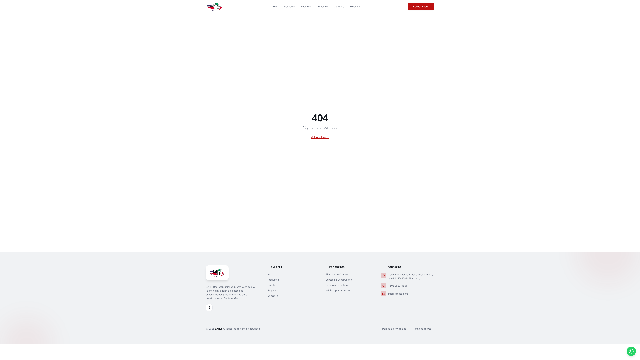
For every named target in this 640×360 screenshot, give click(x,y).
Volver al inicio (320, 137)
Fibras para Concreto (338, 274)
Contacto (339, 6)
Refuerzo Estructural (337, 285)
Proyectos (322, 6)
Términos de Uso (422, 328)
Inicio (275, 6)
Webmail (355, 6)
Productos (289, 6)
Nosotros (306, 6)
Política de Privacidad (394, 328)
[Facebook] (209, 307)
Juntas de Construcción (339, 279)
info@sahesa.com (398, 293)
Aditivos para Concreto (338, 290)
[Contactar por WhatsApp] (631, 351)
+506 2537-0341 (397, 285)
